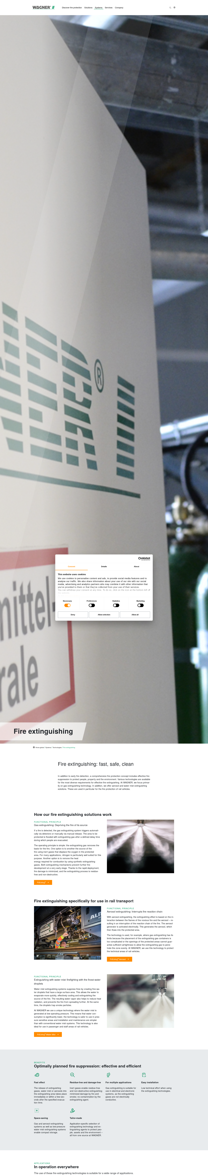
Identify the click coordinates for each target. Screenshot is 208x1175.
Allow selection (104, 615)
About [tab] (136, 566)
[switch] (92, 605)
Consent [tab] (71, 566)
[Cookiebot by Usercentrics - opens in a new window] (140, 558)
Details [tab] (104, 566)
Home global (40, 747)
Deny (73, 615)
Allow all (135, 615)
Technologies (57, 747)
